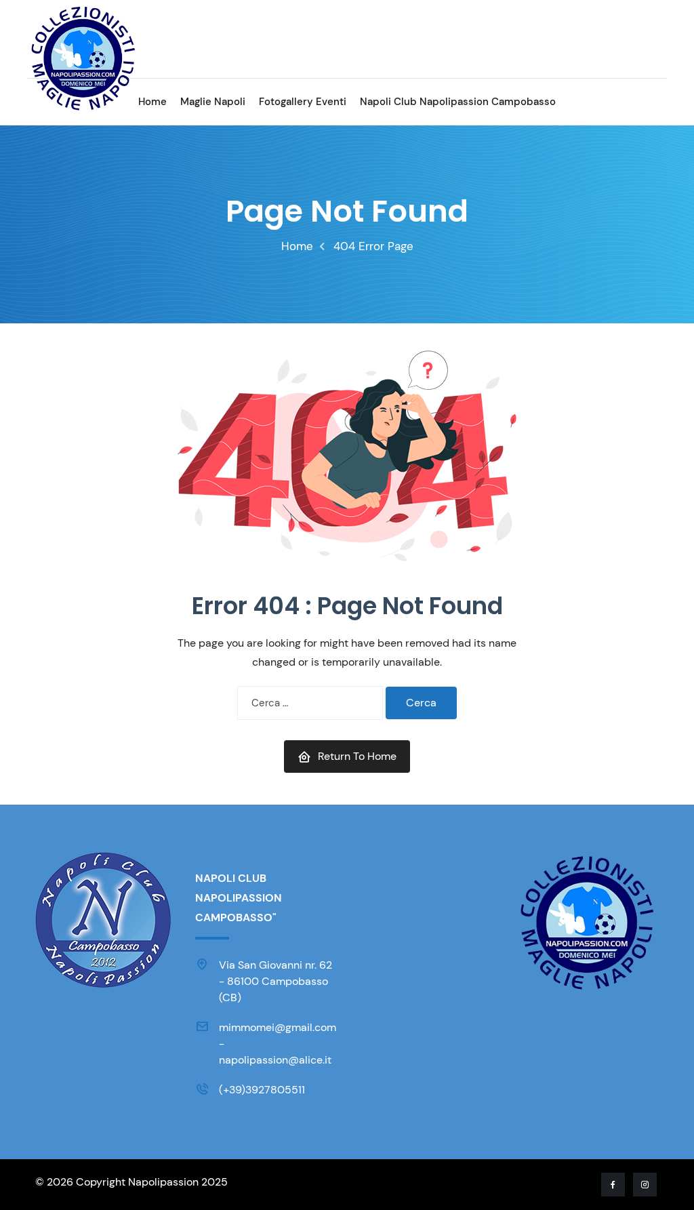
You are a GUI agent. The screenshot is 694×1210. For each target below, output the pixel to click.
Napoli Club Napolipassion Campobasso (458, 102)
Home (152, 102)
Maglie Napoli (212, 102)
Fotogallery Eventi (302, 102)
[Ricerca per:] (310, 703)
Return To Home (357, 756)
